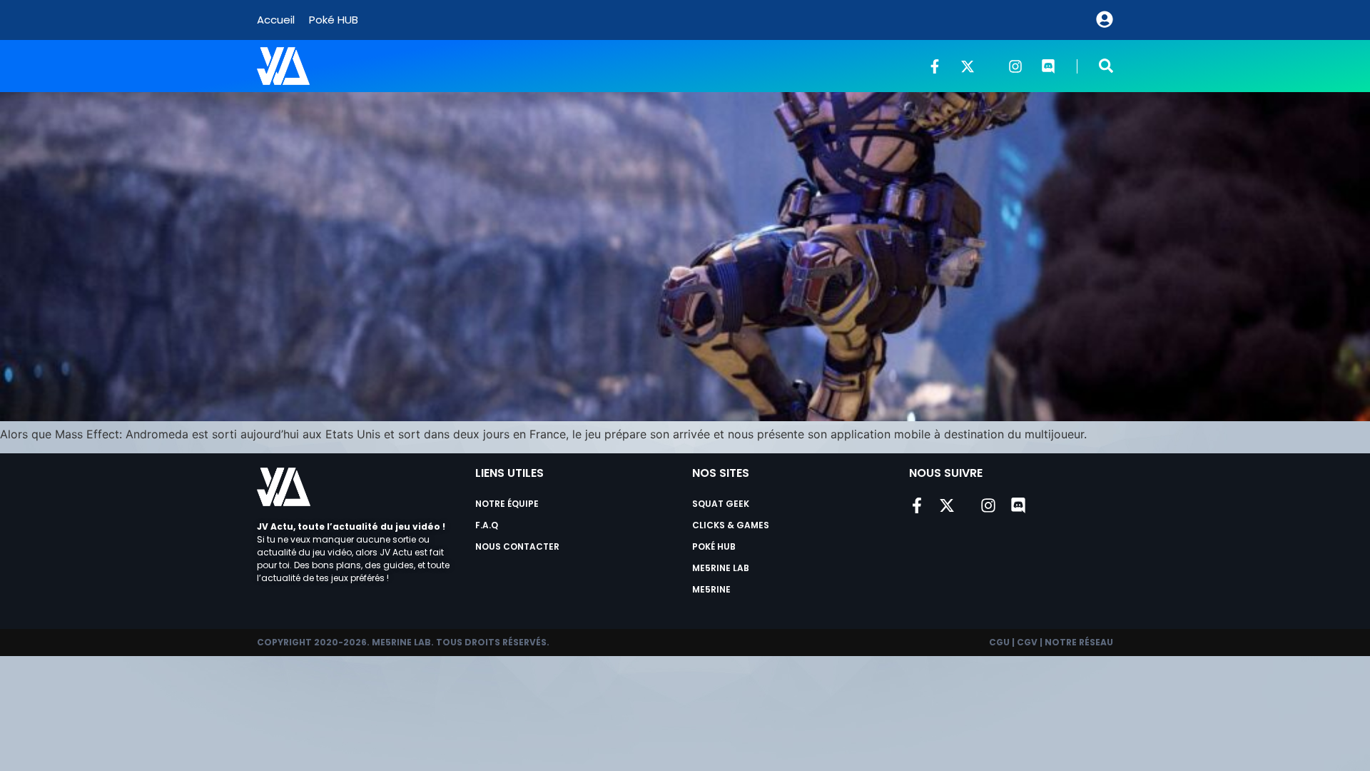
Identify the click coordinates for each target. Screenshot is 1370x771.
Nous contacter (517, 546)
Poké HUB (333, 19)
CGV (1027, 642)
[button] (1106, 66)
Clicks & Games (730, 525)
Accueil (276, 19)
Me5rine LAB (720, 568)
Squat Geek (720, 504)
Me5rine (711, 589)
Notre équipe (507, 504)
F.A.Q (486, 525)
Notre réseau (1079, 642)
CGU (999, 642)
